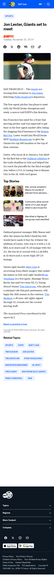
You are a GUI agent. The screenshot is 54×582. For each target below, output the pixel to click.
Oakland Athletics (37, 158)
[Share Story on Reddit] (18, 46)
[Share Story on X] (11, 46)
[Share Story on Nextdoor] (25, 46)
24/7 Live (22, 4)
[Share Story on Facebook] (5, 46)
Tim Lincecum (28, 286)
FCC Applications (29, 565)
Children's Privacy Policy (12, 559)
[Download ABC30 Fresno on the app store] (10, 545)
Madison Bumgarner (20, 139)
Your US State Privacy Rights (35, 559)
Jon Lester (37, 92)
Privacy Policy (8, 556)
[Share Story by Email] (32, 46)
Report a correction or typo (15, 324)
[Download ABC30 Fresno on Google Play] (26, 545)
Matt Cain (31, 266)
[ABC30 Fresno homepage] (12, 4)
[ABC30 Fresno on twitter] (13, 538)
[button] (4, 4)
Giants (34, 89)
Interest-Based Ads (23, 562)
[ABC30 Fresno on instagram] (20, 538)
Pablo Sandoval (23, 96)
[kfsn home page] (8, 494)
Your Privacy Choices (24, 556)
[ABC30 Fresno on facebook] (6, 538)
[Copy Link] (39, 46)
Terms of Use (8, 562)
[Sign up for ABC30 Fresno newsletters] (27, 538)
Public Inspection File (11, 565)
